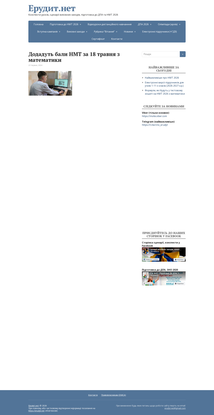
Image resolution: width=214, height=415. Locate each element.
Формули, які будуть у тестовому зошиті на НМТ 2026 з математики (165, 92)
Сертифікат (98, 38)
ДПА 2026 (143, 24)
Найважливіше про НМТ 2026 (162, 77)
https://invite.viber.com (154, 116)
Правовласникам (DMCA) (113, 395)
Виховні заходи (76, 31)
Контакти (116, 38)
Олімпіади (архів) (168, 24)
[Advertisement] (164, 179)
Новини (128, 31)
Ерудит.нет (51, 8)
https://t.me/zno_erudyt (155, 124)
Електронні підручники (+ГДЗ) (159, 31)
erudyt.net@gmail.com (175, 408)
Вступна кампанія (47, 31)
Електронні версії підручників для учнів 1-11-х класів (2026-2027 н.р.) (164, 84)
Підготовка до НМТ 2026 (64, 24)
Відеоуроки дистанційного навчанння (109, 24)
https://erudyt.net (36, 410)
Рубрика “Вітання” (104, 31)
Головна (38, 24)
